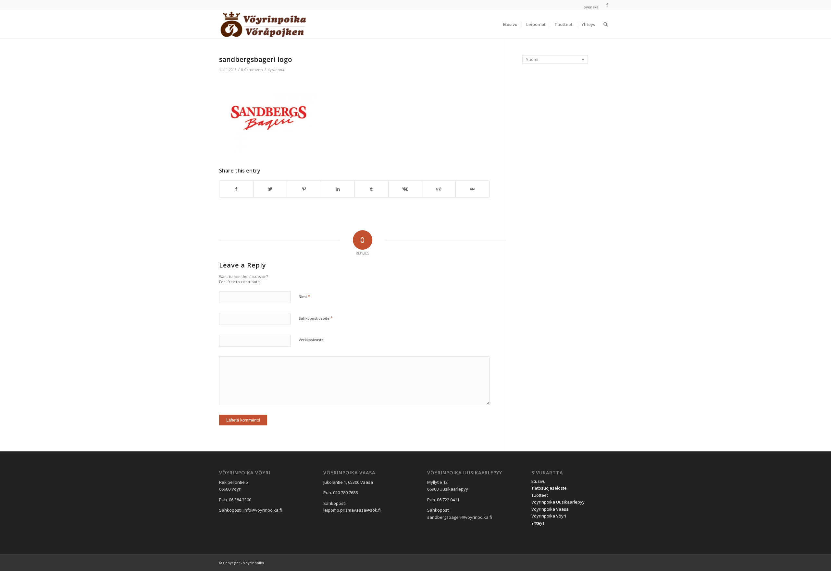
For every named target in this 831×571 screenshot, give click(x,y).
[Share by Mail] (472, 189)
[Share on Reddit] (438, 189)
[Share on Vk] (405, 189)
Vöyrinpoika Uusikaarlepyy (558, 502)
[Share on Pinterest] (304, 189)
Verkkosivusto (311, 339)
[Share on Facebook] (236, 189)
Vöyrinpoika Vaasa (550, 509)
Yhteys (538, 523)
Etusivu (538, 481)
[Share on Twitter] (270, 189)
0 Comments (252, 69)
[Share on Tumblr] (371, 189)
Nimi (304, 296)
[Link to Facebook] (607, 5)
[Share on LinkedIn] (337, 189)
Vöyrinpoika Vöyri (548, 516)
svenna (278, 69)
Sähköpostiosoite (316, 318)
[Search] (605, 24)
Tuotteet (539, 495)
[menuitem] (589, 7)
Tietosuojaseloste (549, 488)
